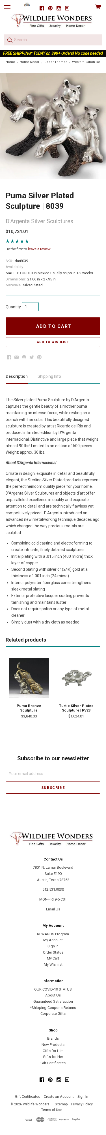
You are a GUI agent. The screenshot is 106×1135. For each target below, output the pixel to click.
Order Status (53, 952)
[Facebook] (42, 8)
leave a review (39, 249)
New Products (53, 1044)
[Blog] (67, 8)
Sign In (53, 946)
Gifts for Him (53, 1051)
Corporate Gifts (53, 1013)
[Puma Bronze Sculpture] (28, 678)
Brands (53, 1038)
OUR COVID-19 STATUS (53, 989)
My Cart (53, 958)
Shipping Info (49, 376)
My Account (53, 940)
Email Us (53, 909)
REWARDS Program (53, 934)
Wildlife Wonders (36, 1104)
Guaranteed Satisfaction (53, 1001)
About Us (53, 995)
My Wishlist (53, 964)
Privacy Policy (82, 1104)
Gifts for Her (53, 1057)
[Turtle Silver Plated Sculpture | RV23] (76, 678)
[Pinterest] (50, 8)
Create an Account (59, 1096)
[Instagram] (59, 8)
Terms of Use (51, 1110)
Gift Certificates (53, 1063)
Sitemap (61, 1104)
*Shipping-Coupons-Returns (53, 1008)
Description (17, 376)
